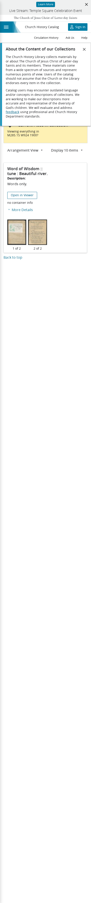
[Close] (84, 49)
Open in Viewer (22, 195)
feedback (12, 112)
